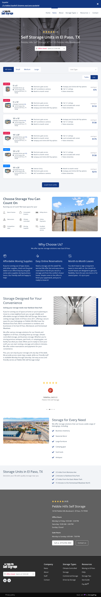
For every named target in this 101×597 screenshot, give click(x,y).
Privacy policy (10, 595)
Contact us (82, 543)
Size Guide (86, 580)
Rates (46, 568)
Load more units (50, 185)
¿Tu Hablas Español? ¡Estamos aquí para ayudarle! (20, 5)
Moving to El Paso (88, 568)
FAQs (84, 572)
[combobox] (50, 48)
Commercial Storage (70, 576)
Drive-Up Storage (69, 580)
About (46, 572)
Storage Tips (86, 576)
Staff (45, 576)
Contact (47, 580)
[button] (65, 229)
